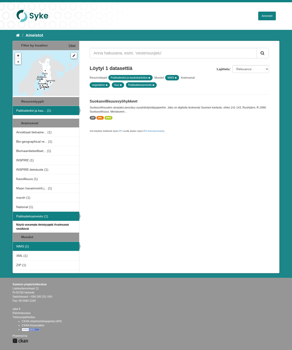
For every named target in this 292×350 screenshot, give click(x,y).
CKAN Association (33, 325)
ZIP (92, 118)
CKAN (20, 340)
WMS (108, 118)
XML (100, 118)
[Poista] (149, 77)
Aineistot (267, 16)
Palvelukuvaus (22, 313)
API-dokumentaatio (153, 131)
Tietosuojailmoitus (24, 317)
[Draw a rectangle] (74, 56)
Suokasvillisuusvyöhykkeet (113, 101)
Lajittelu (223, 69)
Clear (72, 45)
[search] (263, 53)
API (121, 131)
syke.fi (16, 309)
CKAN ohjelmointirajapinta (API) (42, 321)
